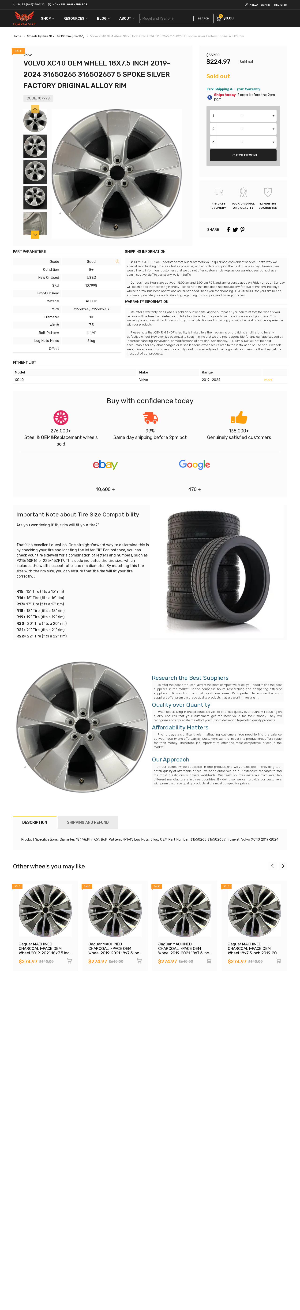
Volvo (27, 55)
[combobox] (243, 116)
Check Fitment (244, 155)
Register (280, 4)
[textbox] (243, 116)
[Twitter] (235, 229)
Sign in (265, 4)
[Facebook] (228, 229)
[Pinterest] (242, 229)
